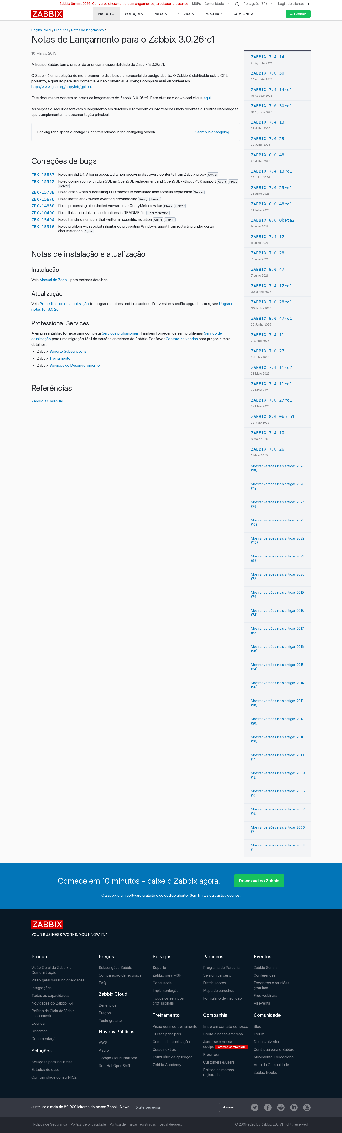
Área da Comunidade (271, 1064)
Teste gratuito (110, 1020)
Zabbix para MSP (167, 975)
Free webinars (265, 995)
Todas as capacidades (50, 995)
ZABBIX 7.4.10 (267, 432)
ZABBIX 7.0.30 (267, 73)
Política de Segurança (50, 1124)
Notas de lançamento (87, 30)
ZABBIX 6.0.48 (267, 154)
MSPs (196, 4)
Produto (40, 956)
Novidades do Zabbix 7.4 (52, 1003)
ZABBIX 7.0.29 (267, 138)
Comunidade (214, 4)
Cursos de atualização (171, 1041)
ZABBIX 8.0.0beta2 (273, 220)
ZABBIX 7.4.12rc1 (271, 285)
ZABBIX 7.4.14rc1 (271, 89)
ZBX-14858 (42, 206)
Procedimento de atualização (64, 303)
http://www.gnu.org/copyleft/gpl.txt (61, 86)
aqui (207, 98)
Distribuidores (214, 983)
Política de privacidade (88, 1124)
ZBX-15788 (42, 192)
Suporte (159, 967)
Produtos (61, 30)
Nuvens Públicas (116, 1031)
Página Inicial (41, 30)
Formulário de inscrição (222, 998)
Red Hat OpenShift (114, 1065)
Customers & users (219, 1062)
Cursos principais (167, 1034)
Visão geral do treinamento (175, 1026)
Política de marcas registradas (218, 1072)
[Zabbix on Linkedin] (294, 1107)
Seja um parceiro (217, 975)
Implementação (166, 990)
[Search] (237, 4)
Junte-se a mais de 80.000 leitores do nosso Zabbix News (80, 1106)
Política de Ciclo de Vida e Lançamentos (53, 1013)
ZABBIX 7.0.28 (267, 252)
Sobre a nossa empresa (223, 1034)
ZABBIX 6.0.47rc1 (271, 318)
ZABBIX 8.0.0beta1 (273, 416)
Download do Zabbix (259, 880)
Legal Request (171, 1124)
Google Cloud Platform (118, 1058)
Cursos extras (164, 1049)
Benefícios (108, 1005)
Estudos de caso (45, 1069)
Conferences (264, 975)
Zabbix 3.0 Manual (47, 401)
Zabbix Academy (167, 1064)
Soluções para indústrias (52, 1062)
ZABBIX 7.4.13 (267, 122)
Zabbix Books (265, 1072)
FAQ (102, 983)
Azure (104, 1050)
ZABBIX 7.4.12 (267, 236)
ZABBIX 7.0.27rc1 (271, 400)
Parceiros (213, 956)
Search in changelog (212, 132)
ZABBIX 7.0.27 (267, 351)
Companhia (215, 1015)
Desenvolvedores (268, 1041)
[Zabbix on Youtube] (307, 1107)
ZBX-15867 (42, 174)
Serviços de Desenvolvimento (74, 365)
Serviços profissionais (120, 333)
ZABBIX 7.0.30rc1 (271, 105)
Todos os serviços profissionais (168, 1000)
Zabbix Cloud (113, 994)
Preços (106, 956)
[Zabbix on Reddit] (281, 1107)
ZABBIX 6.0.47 (267, 269)
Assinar (228, 1107)
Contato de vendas (182, 338)
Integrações (41, 987)
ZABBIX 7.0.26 (267, 449)
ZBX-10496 (42, 213)
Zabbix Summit (266, 967)
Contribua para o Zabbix (274, 1049)
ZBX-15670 (42, 199)
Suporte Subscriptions (68, 351)
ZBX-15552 (42, 181)
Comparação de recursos (120, 975)
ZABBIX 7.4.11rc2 (271, 367)
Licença (38, 1023)
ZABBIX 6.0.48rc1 (271, 203)
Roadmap (39, 1031)
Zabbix (47, 14)
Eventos (262, 956)
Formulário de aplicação (173, 1057)
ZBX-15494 (42, 219)
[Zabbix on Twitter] (254, 1107)
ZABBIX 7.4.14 (267, 56)
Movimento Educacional (274, 1057)
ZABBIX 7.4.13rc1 (271, 171)
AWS (103, 1042)
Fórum (259, 1034)
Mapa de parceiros (218, 990)
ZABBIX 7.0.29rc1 (271, 187)
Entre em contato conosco (225, 1026)
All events (262, 1003)
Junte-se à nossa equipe (224, 1044)
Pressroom (212, 1054)
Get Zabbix (298, 14)
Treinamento (59, 358)
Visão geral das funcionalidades (57, 980)
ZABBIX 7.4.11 (267, 334)
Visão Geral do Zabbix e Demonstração (51, 970)
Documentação (44, 1038)
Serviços (162, 956)
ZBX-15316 (42, 226)
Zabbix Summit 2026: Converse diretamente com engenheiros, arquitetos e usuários (123, 4)
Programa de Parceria (221, 967)
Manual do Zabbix (55, 279)
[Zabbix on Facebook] (268, 1107)
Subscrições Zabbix (115, 967)
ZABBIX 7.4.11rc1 (271, 383)
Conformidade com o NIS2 (54, 1077)
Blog (257, 1026)
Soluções (41, 1051)
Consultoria (162, 983)
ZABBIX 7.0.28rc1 (271, 302)
